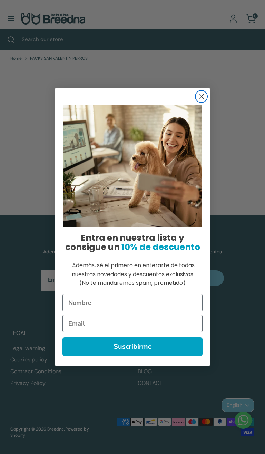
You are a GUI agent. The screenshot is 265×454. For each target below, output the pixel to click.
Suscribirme (133, 346)
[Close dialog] (201, 96)
